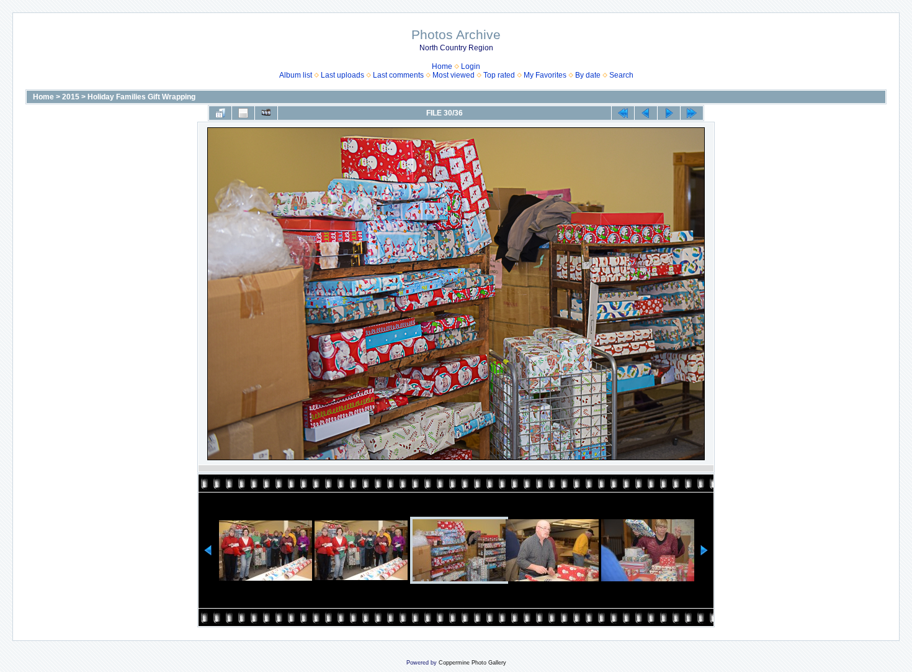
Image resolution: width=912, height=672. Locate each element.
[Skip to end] (692, 113)
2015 (70, 97)
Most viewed (453, 75)
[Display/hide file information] (243, 113)
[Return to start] (623, 113)
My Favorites (545, 75)
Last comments (398, 75)
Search (621, 75)
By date (588, 75)
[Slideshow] (266, 113)
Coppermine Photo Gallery (472, 663)
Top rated (499, 75)
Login (470, 66)
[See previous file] (646, 113)
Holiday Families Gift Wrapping (141, 97)
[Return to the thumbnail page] (220, 113)
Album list (295, 75)
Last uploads (342, 75)
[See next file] (669, 113)
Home (442, 66)
